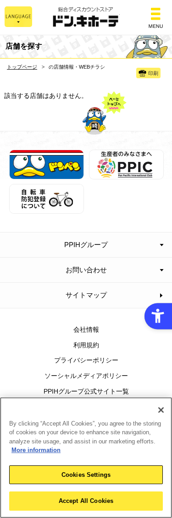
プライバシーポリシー (86, 360)
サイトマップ (86, 295)
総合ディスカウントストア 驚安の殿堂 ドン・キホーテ (86, 17)
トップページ (22, 67)
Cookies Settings (86, 474)
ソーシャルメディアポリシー (86, 375)
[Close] (161, 410)
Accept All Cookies (86, 500)
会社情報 (86, 329)
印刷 (153, 73)
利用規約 (86, 345)
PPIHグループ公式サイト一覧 (86, 391)
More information (36, 450)
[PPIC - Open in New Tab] (126, 174)
